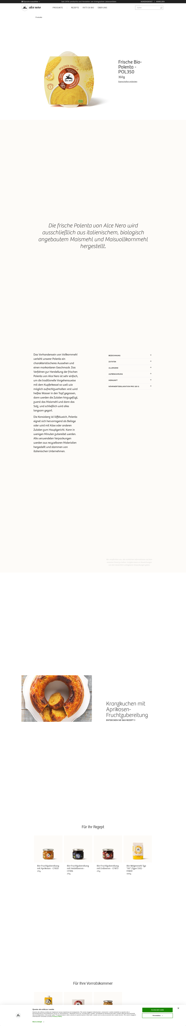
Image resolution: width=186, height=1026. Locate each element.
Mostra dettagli (37, 1022)
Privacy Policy (57, 1016)
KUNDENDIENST (147, 1)
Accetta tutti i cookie (157, 1010)
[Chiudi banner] (178, 1008)
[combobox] (149, 8)
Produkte (39, 17)
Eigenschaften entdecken (127, 81)
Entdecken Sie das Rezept (120, 720)
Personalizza (156, 1015)
